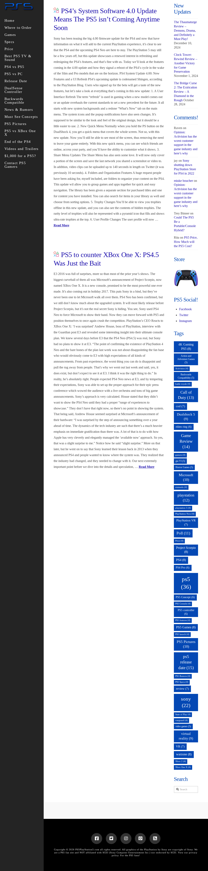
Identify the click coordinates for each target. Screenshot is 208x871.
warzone (184, 754)
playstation (186, 497)
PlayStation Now (184, 514)
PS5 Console (183, 604)
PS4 (181, 560)
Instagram (185, 321)
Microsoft (186, 477)
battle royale (182, 384)
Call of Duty (186, 395)
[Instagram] (125, 838)
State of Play (183, 714)
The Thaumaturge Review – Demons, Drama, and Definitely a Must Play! (185, 30)
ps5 (186, 583)
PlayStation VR (186, 522)
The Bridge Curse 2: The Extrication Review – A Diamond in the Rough (185, 91)
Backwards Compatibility (186, 376)
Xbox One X (183, 767)
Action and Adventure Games (186, 359)
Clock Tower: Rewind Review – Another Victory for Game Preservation (185, 63)
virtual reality (186, 736)
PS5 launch (182, 634)
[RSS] (155, 838)
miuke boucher (183, 180)
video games (183, 726)
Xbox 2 (180, 761)
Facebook (185, 309)
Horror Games (184, 467)
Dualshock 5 (186, 416)
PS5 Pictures (186, 644)
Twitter (183, 315)
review (182, 688)
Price (179, 541)
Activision (181, 368)
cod (180, 406)
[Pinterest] (140, 838)
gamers (180, 455)
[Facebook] (96, 838)
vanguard (181, 720)
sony (186, 702)
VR (180, 746)
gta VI (180, 461)
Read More (61, 225)
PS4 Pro (183, 567)
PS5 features (182, 620)
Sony (190, 849)
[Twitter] (111, 838)
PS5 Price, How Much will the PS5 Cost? (185, 242)
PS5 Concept (185, 597)
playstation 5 (183, 508)
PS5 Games (186, 627)
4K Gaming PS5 (186, 346)
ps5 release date (186, 662)
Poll (183, 533)
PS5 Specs (181, 682)
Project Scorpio (186, 550)
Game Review (186, 441)
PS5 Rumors (182, 676)
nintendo (181, 487)
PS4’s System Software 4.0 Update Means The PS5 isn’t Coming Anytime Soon (107, 19)
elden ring (184, 426)
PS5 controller (186, 612)
